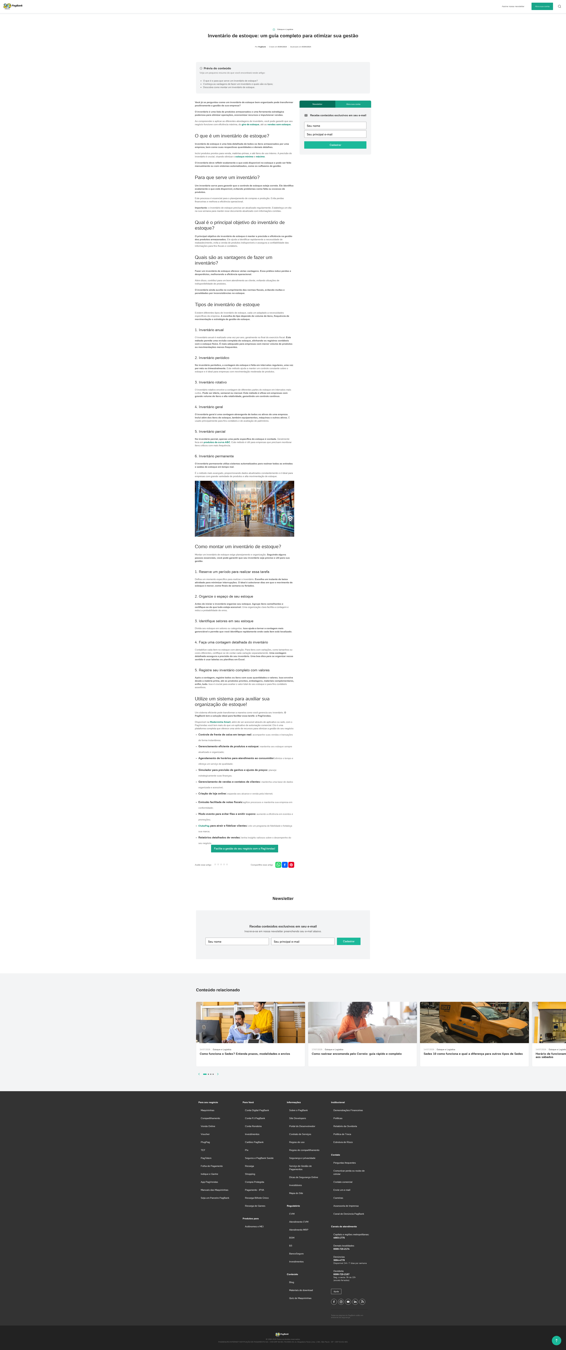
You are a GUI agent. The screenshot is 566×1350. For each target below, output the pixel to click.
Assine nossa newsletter (513, 6)
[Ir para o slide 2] (208, 1074)
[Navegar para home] (274, 29)
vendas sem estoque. (279, 124)
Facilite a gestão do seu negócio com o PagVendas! (244, 848)
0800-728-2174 (341, 1248)
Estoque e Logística (285, 29)
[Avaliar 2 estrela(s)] (218, 865)
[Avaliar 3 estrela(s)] (221, 865)
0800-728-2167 (341, 1274)
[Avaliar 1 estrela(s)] (215, 865)
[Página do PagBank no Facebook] (334, 1302)
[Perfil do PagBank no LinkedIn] (355, 1302)
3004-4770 (339, 1260)
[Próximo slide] (218, 1074)
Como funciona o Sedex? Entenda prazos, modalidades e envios (245, 1053)
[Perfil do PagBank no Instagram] (341, 1302)
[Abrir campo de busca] (559, 6)
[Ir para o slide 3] (210, 1074)
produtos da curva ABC (217, 442)
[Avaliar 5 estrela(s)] (227, 865)
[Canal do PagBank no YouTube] (348, 1302)
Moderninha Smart (220, 721)
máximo (260, 156)
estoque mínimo (244, 156)
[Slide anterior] (199, 1074)
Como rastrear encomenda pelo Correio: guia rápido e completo (357, 1053)
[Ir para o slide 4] (213, 1074)
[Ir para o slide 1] (205, 1074)
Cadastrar (335, 145)
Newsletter (317, 104)
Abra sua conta (542, 6)
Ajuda (336, 1291)
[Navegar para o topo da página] (556, 1340)
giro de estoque (250, 124)
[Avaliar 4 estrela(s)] (224, 865)
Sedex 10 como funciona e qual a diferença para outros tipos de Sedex (473, 1053)
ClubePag (203, 825)
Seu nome (313, 126)
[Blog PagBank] (362, 1302)
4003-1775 (339, 1237)
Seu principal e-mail (319, 134)
